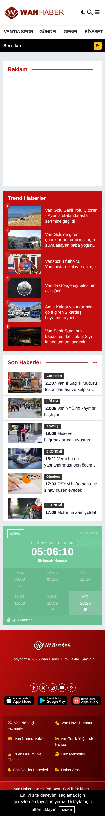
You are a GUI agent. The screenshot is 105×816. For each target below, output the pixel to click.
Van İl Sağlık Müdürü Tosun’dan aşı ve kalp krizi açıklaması (70, 387)
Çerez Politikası (47, 789)
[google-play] (52, 701)
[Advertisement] (52, 129)
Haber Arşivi (71, 770)
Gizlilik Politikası (76, 789)
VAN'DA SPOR (18, 31)
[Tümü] (95, 362)
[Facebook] (34, 687)
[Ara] (90, 12)
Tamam (67, 809)
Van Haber (54, 376)
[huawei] (86, 701)
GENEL (71, 31)
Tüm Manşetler (73, 754)
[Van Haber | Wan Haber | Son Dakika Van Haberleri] (35, 12)
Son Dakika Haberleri (30, 770)
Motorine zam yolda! (70, 512)
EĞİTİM (52, 401)
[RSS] (71, 687)
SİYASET (94, 31)
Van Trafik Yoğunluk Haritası (74, 741)
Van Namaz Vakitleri (31, 739)
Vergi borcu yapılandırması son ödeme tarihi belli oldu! (69, 462)
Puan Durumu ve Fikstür (25, 757)
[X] (43, 687)
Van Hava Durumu (77, 723)
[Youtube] (62, 687)
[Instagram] (52, 687)
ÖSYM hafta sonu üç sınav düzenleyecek (70, 487)
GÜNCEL (48, 31)
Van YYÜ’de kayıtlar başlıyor (69, 411)
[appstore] (19, 701)
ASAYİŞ (52, 426)
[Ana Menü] (97, 12)
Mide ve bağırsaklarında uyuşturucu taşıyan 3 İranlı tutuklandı (70, 437)
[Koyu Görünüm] (83, 12)
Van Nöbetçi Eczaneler (21, 726)
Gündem (53, 476)
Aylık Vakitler (21, 620)
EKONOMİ (54, 451)
